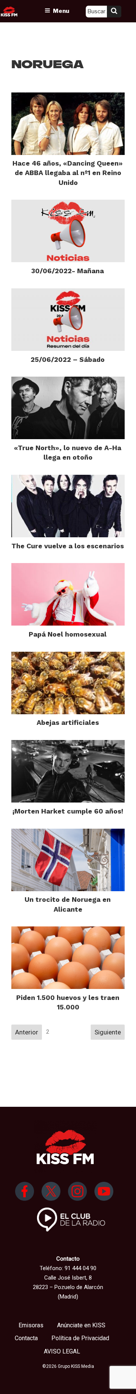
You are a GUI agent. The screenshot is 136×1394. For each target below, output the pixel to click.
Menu (61, 11)
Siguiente (107, 1032)
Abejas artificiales (68, 722)
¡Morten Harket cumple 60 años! (67, 811)
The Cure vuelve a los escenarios (67, 546)
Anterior (26, 1032)
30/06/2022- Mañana (67, 271)
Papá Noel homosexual (68, 634)
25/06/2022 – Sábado (68, 359)
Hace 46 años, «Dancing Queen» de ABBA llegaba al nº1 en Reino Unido (67, 172)
